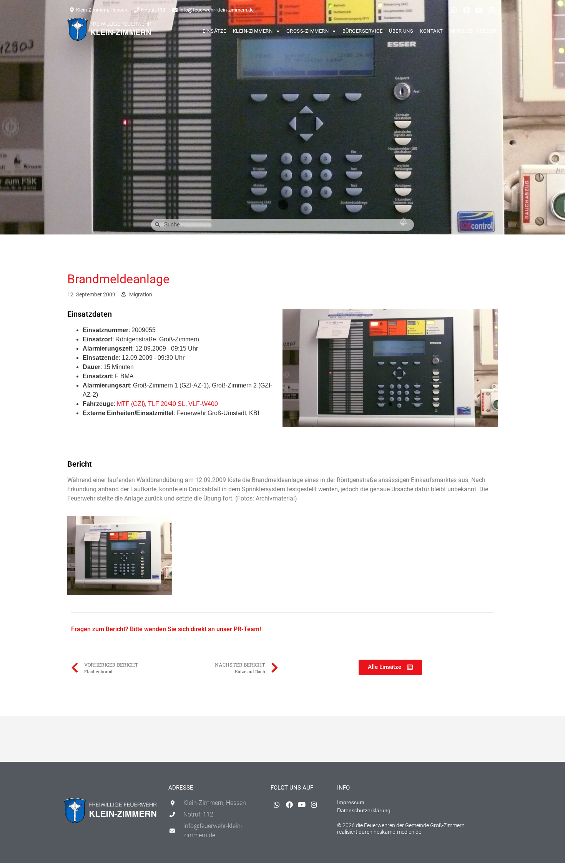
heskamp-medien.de (397, 832)
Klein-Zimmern (253, 31)
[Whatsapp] (454, 10)
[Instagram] (491, 10)
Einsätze (214, 31)
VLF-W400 (203, 404)
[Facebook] (466, 10)
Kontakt (431, 31)
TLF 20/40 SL (166, 404)
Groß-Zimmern (307, 31)
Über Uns (401, 31)
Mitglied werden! (474, 31)
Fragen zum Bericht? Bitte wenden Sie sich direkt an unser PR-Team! (166, 629)
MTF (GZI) (131, 404)
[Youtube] (479, 10)
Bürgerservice (362, 31)
